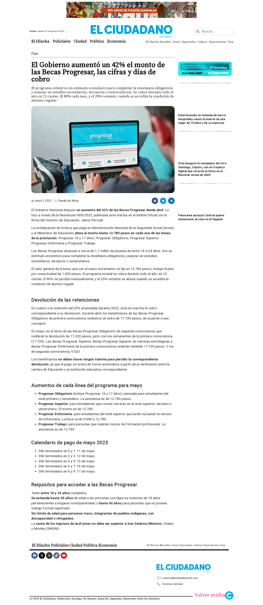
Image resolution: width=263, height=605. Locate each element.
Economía (116, 41)
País (230, 42)
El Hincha (40, 41)
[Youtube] (64, 555)
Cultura (202, 42)
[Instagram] (49, 555)
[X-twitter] (42, 555)
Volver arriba (209, 594)
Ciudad (80, 41)
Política (97, 41)
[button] (155, 201)
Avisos (176, 42)
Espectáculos (217, 42)
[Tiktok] (56, 555)
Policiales (61, 41)
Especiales (189, 42)
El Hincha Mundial (158, 42)
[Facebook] (34, 555)
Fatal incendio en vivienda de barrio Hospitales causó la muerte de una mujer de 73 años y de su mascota (202, 119)
